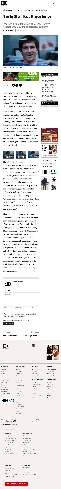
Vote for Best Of (4, 391)
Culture (18, 395)
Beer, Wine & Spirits (36, 369)
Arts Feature (19, 388)
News (17, 375)
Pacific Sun (7, 444)
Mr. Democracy (10, 335)
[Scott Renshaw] (8, 283)
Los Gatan (24, 444)
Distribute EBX (4, 389)
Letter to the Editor (5, 380)
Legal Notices (8, 470)
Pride (48, 388)
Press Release (4, 382)
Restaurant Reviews (36, 375)
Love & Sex (18, 397)
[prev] (2, 10)
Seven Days (19, 380)
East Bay (7, 451)
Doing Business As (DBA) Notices (12, 474)
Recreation (34, 397)
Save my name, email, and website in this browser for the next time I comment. (20, 315)
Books (17, 393)
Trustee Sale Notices (9, 476)
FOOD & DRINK (35, 366)
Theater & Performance (21, 408)
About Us (3, 375)
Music (17, 402)
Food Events (34, 373)
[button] (54, 3)
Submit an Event (50, 373)
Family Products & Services (38, 391)
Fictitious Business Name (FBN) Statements (12, 472)
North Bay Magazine (9, 453)
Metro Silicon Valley (9, 440)
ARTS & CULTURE (20, 385)
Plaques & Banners (5, 393)
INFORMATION (4, 366)
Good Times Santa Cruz (10, 438)
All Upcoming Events (51, 369)
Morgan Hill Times (26, 447)
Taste (48, 393)
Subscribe (3, 371)
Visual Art (18, 413)
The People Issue (51, 397)
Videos (17, 411)
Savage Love (19, 404)
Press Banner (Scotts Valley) (28, 449)
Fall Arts (49, 382)
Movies (18, 400)
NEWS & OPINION (20, 366)
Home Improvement (36, 395)
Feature (18, 373)
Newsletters (4, 369)
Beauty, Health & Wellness (37, 384)
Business (18, 369)
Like (55, 160)
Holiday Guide (50, 384)
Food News (34, 371)
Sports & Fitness (20, 406)
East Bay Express (9, 436)
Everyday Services (36, 388)
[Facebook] (13, 85)
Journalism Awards (26, 469)
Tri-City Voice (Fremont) (27, 456)
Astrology (18, 391)
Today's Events (50, 371)
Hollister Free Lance (26, 440)
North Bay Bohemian (9, 442)
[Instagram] (36, 422)
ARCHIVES (33, 345)
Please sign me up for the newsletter (11, 320)
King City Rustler (26, 442)
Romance (34, 400)
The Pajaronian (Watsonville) (29, 453)
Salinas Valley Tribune (27, 451)
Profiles (18, 382)
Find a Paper (4, 387)
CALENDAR (49, 366)
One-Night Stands (31, 335)
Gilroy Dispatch (25, 436)
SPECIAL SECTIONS (51, 379)
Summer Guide (50, 391)
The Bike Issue (50, 395)
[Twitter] (16, 85)
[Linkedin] (20, 85)
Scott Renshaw (9, 30)
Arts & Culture (35, 382)
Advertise (3, 373)
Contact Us (3, 378)
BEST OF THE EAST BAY (37, 379)
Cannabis (18, 371)
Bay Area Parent (8, 449)
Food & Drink (34, 393)
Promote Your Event (51, 375)
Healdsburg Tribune (26, 438)
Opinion (18, 378)
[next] (4, 10)
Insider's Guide (50, 386)
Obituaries (3, 384)
